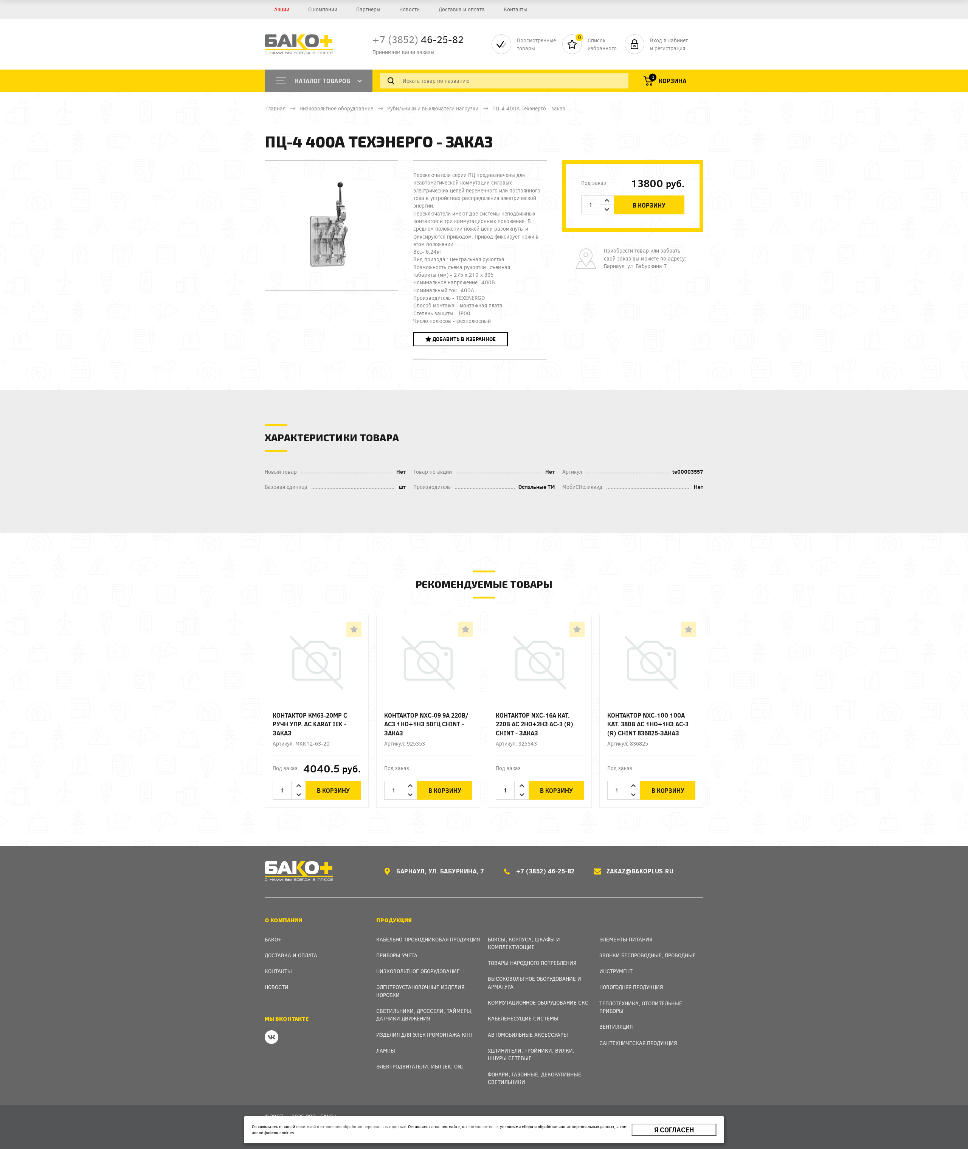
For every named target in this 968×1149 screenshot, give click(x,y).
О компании (322, 9)
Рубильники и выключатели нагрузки (432, 108)
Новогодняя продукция (631, 987)
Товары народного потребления (532, 962)
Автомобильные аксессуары (528, 1034)
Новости (409, 9)
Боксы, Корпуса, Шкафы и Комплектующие (524, 943)
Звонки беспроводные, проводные (647, 955)
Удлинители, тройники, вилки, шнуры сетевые (531, 1054)
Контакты (515, 9)
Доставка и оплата (462, 9)
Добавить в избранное (463, 339)
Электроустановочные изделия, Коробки (421, 990)
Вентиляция (616, 1026)
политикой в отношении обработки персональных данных (351, 1126)
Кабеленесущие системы (523, 1018)
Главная (275, 108)
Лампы (385, 1050)
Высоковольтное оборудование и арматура (534, 982)
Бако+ (273, 939)
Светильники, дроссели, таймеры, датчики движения (424, 1014)
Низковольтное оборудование (336, 108)
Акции (281, 9)
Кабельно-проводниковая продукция (428, 939)
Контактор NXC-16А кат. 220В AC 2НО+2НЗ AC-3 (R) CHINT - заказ (534, 724)
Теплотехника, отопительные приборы (640, 1007)
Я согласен (674, 1129)
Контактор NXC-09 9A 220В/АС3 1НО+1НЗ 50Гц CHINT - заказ (426, 724)
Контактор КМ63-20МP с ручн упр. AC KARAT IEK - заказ (310, 724)
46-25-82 (418, 39)
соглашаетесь (481, 1126)
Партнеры (368, 9)
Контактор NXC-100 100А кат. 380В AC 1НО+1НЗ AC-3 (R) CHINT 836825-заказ (648, 724)
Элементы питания (625, 939)
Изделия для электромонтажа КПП (424, 1034)
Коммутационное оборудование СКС (538, 1002)
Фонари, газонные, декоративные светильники (534, 1078)
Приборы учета (396, 955)
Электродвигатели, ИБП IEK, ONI (419, 1066)
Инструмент (616, 971)
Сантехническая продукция (638, 1043)
